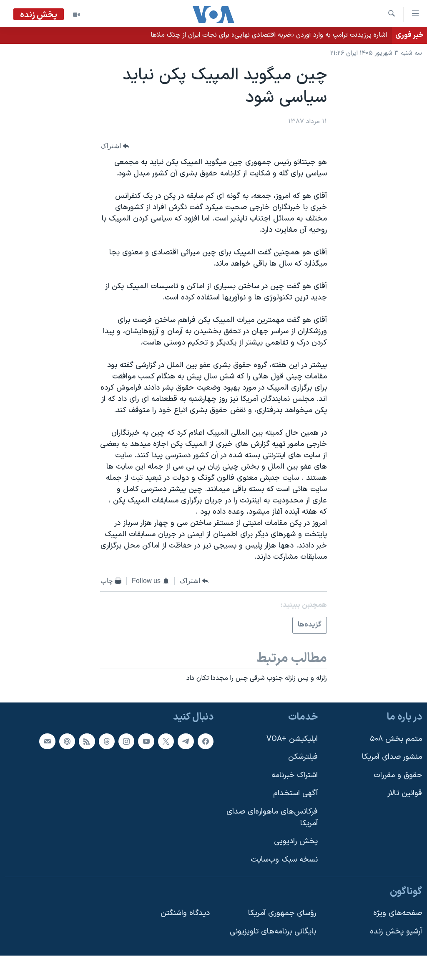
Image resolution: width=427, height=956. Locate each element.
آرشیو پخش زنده (396, 931)
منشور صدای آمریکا (392, 757)
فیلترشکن (303, 757)
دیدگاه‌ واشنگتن (185, 913)
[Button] (115, 146)
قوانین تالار (404, 793)
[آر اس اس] (87, 741)
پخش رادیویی (296, 841)
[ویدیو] (76, 14)
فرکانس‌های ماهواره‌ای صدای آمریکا (272, 817)
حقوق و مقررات (398, 775)
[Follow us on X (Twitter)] (166, 741)
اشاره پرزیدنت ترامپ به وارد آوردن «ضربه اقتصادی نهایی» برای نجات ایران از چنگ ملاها (269, 35)
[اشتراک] (47, 741)
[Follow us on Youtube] (146, 741)
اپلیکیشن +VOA (292, 739)
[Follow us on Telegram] (185, 741)
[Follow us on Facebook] (206, 741)
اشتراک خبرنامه (294, 775)
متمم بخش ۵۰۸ (396, 739)
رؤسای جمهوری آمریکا (282, 913)
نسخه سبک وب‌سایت (284, 859)
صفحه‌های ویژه (397, 913)
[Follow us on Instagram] (126, 741)
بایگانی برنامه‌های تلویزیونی (273, 931)
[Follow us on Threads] (107, 741)
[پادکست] (67, 741)
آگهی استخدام (295, 793)
